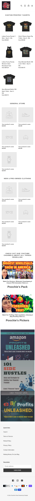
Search (5, 432)
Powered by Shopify (23, 495)
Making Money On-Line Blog (11, 454)
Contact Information (8, 450)
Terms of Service (8, 436)
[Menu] (32, 5)
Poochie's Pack (14, 495)
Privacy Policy (7, 445)
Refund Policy (7, 441)
